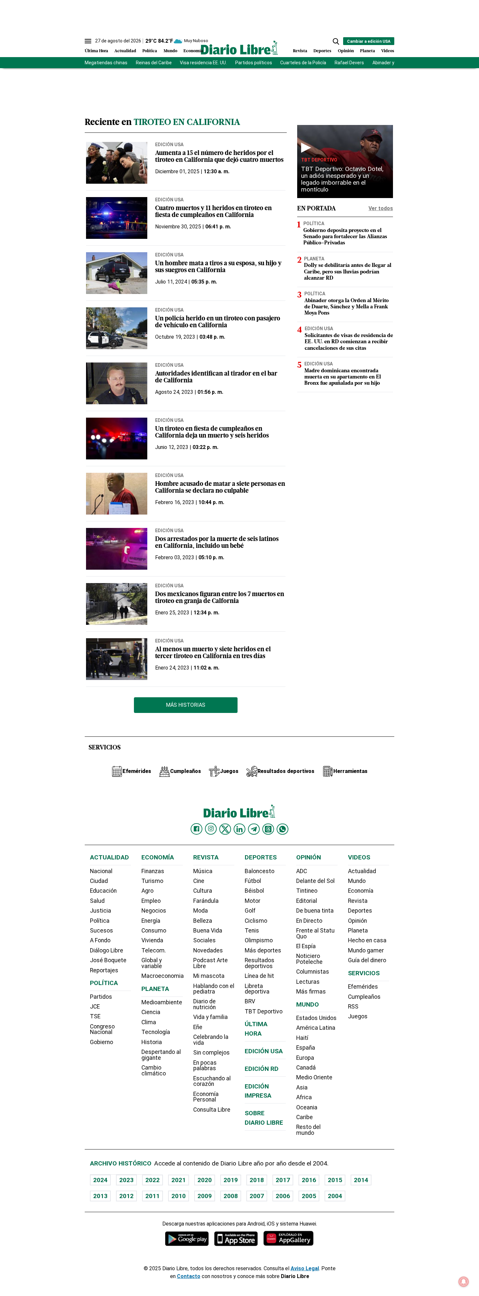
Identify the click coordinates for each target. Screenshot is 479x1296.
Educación (103, 890)
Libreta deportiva (257, 989)
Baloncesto (259, 871)
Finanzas (152, 871)
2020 (204, 1180)
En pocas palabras (205, 1065)
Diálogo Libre (106, 950)
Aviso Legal (305, 1268)
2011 (152, 1196)
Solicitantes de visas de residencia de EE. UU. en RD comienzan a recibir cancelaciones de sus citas (349, 342)
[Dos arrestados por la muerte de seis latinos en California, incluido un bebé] (116, 549)
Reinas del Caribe (154, 62)
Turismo (152, 881)
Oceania (306, 1107)
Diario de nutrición (204, 1004)
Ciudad (99, 881)
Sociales (204, 940)
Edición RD (262, 1068)
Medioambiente (161, 1002)
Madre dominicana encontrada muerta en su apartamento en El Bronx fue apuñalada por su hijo (342, 377)
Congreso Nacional (102, 1029)
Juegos (358, 1016)
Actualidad (125, 51)
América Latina (315, 1028)
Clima (148, 1022)
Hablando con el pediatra (213, 989)
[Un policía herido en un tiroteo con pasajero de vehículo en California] (116, 328)
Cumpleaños (364, 997)
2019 (231, 1180)
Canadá (306, 1067)
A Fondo (100, 940)
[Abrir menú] (88, 41)
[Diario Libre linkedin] (239, 829)
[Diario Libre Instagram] (211, 829)
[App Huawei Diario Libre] (288, 1238)
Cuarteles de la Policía (303, 62)
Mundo (170, 51)
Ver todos (381, 208)
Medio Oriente (314, 1077)
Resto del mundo (308, 1130)
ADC (301, 871)
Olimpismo (259, 940)
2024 (100, 1180)
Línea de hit (259, 976)
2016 (309, 1180)
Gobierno (101, 1042)
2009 (204, 1196)
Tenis (252, 930)
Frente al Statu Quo (315, 933)
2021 (178, 1180)
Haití (302, 1038)
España (305, 1047)
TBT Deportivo (319, 159)
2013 (100, 1196)
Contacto (188, 1276)
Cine (198, 881)
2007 (257, 1196)
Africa (304, 1097)
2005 (309, 1196)
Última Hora (96, 51)
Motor (252, 901)
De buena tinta (315, 910)
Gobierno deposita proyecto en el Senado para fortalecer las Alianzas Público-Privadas (345, 237)
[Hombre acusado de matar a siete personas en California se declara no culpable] (116, 494)
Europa (305, 1058)
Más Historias (185, 705)
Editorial (306, 901)
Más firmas (311, 991)
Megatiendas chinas (106, 62)
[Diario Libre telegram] (254, 829)
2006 (283, 1196)
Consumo (153, 930)
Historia (151, 1042)
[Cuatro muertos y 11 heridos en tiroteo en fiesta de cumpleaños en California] (116, 218)
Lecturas (308, 982)
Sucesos (101, 930)
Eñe (197, 1027)
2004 (335, 1196)
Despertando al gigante (161, 1055)
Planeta (367, 51)
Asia (302, 1087)
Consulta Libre (211, 1109)
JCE (95, 1006)
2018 (257, 1180)
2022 (152, 1180)
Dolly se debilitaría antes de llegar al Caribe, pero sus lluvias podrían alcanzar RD (347, 272)
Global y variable (151, 963)
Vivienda (152, 940)
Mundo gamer (366, 950)
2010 (178, 1196)
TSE (95, 1016)
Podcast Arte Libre (210, 963)
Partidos (101, 997)
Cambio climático (153, 1070)
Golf (250, 910)
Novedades (208, 950)
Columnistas (312, 971)
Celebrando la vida (210, 1040)
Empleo (151, 901)
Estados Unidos (316, 1018)
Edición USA (169, 144)
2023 (126, 1180)
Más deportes (263, 950)
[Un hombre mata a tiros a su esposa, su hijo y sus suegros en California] (116, 273)
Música (202, 871)
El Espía (306, 946)
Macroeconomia (162, 976)
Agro (147, 890)
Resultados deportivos (259, 963)
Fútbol (253, 881)
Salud (97, 901)
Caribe (304, 1117)
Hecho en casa (367, 940)
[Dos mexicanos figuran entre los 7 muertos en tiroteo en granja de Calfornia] (116, 604)
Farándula (206, 901)
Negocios (153, 910)
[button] (336, 41)
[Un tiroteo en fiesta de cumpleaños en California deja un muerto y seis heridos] (116, 438)
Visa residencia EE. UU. (203, 62)
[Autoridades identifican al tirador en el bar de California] (116, 383)
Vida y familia (210, 1017)
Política (149, 51)
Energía (150, 921)
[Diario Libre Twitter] (225, 829)
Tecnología (155, 1032)
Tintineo (306, 890)
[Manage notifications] (463, 1281)
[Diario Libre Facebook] (196, 829)
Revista (300, 51)
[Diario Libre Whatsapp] (282, 829)
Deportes (322, 51)
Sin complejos (211, 1052)
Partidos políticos (253, 62)
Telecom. (153, 950)
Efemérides (363, 986)
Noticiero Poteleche (309, 959)
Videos (387, 51)
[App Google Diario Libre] (187, 1238)
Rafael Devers (349, 62)
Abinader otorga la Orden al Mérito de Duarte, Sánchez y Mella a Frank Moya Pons (346, 307)
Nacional (101, 871)
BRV (250, 1001)
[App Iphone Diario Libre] (235, 1238)
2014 (361, 1180)
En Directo (309, 921)
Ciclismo (256, 921)
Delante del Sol (315, 881)
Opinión (346, 51)
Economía (193, 51)
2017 (283, 1180)
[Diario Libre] (239, 47)
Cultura (202, 890)
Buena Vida (207, 930)
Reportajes (104, 970)
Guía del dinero (367, 960)
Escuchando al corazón (212, 1081)
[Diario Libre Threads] (268, 829)
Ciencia (150, 1012)
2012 (126, 1196)
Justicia (100, 910)
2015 (335, 1180)
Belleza (202, 921)
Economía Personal (206, 1097)
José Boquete (108, 960)
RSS (353, 1006)
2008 (231, 1196)
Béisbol (254, 890)
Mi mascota (209, 976)
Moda (200, 910)
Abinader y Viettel (390, 62)
